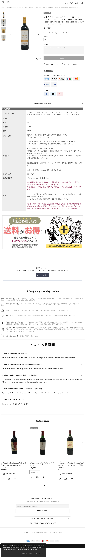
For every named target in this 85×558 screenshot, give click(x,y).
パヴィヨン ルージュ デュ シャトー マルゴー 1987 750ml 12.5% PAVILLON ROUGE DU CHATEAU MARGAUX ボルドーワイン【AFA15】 (71, 464)
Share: (46, 90)
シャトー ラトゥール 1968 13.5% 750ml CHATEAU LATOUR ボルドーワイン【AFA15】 (41, 464)
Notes (46, 44)
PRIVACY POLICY (28, 553)
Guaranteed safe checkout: (54, 75)
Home (2, 7)
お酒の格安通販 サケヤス (8, 2)
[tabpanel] (14, 455)
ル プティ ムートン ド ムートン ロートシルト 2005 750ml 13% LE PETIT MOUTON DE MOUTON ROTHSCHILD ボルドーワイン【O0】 (14, 464)
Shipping (54, 33)
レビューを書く (42, 275)
